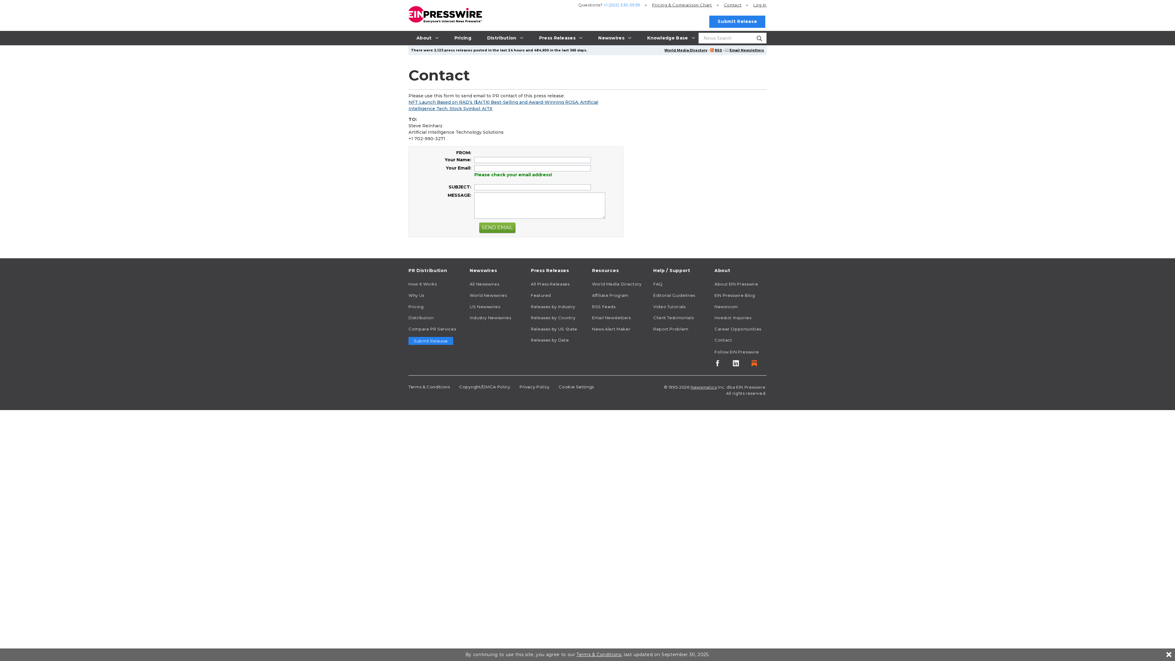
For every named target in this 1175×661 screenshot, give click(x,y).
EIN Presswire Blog (734, 295)
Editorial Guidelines (674, 295)
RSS (718, 50)
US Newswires (485, 306)
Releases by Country (553, 317)
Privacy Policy (535, 386)
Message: (459, 195)
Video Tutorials (669, 306)
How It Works (422, 284)
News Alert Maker (611, 329)
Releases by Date (550, 340)
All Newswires (484, 284)
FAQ (658, 284)
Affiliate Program (610, 295)
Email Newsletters (746, 50)
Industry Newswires (490, 317)
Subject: (460, 187)
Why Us (416, 295)
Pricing (682, 4)
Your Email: (458, 168)
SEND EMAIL (497, 227)
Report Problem (670, 329)
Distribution (421, 317)
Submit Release (737, 21)
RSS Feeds (604, 306)
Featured (541, 295)
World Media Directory (685, 50)
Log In (760, 4)
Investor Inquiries (733, 317)
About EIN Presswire (736, 284)
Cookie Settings (576, 386)
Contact (732, 4)
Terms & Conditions (429, 386)
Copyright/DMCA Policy (484, 386)
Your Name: (458, 159)
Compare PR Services (432, 329)
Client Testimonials (673, 317)
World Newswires (488, 295)
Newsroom (726, 306)
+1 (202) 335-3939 (622, 4)
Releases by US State (554, 329)
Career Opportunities (737, 329)
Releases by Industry (553, 306)
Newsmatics (704, 387)
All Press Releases (550, 284)
